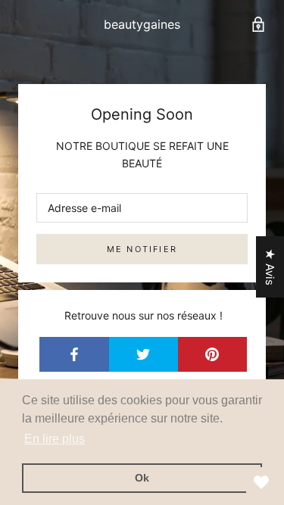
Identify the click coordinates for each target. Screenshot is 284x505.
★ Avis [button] (270, 266)
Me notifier (142, 249)
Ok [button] (142, 478)
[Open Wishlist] (261, 482)
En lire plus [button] (54, 438)
